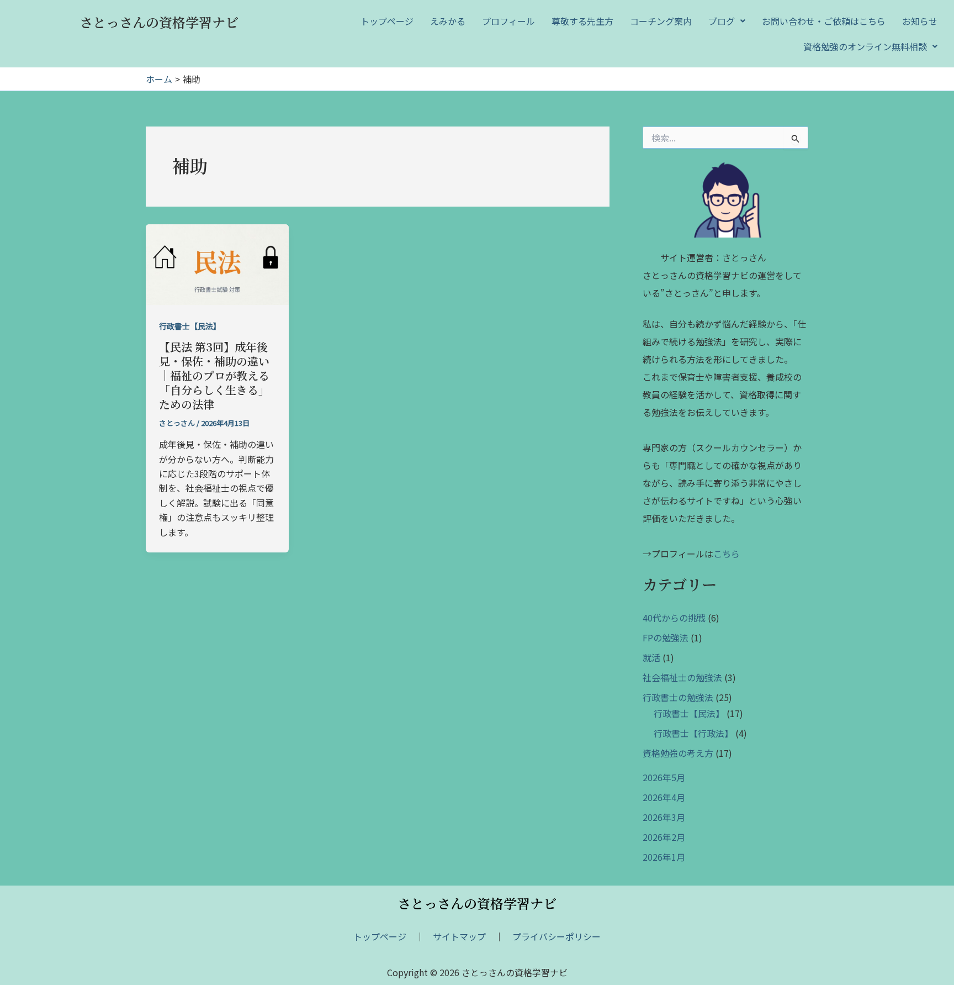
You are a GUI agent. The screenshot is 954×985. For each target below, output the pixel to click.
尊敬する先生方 (582, 21)
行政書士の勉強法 (678, 697)
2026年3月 (664, 817)
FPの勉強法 (665, 637)
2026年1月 (664, 856)
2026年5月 (664, 777)
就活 (651, 657)
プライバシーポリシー (556, 936)
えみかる (447, 21)
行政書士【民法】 (190, 325)
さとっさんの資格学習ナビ (159, 21)
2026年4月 (664, 797)
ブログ (721, 21)
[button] (727, 21)
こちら (726, 553)
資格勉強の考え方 (678, 753)
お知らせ (919, 21)
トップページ (387, 21)
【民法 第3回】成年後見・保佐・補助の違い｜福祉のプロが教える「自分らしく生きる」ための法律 (214, 375)
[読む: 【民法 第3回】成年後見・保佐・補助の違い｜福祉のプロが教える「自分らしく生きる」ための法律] (217, 263)
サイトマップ (459, 936)
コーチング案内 (661, 21)
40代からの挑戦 (674, 617)
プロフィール (508, 21)
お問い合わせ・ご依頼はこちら (824, 21)
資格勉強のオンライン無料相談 (865, 46)
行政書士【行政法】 (693, 733)
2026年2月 (664, 837)
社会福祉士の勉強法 (682, 677)
